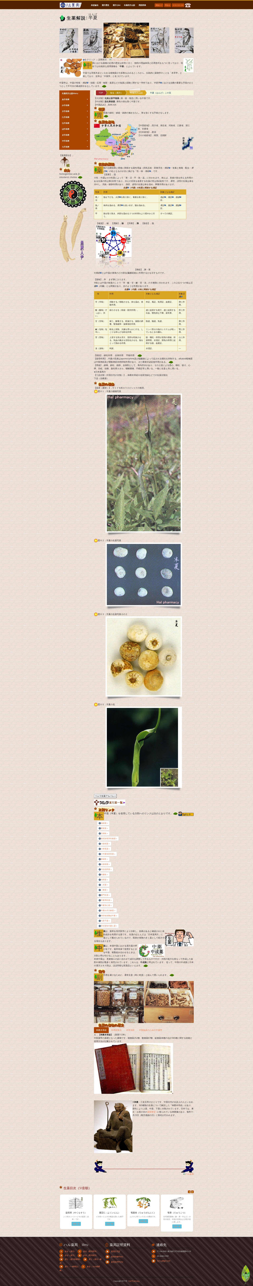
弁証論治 (94, 5)
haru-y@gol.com (163, 1258)
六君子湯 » (105, 920)
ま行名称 (65, 135)
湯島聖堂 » (152, 1111)
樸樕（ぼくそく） (138, 1212)
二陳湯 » (104, 890)
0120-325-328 (178, 5)
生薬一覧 (71, 1221)
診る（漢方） (70, 1252)
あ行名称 (65, 99)
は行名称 (65, 129)
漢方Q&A (116, 5)
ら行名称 (65, 146)
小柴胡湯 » (105, 843)
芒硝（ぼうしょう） (70, 1212)
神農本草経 (101, 1030)
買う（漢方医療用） (73, 1256)
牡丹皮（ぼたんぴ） (171, 1212)
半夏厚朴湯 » (106, 900)
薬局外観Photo (117, 1254)
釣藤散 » (104, 874)
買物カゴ (158, 5)
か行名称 (65, 105)
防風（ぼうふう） (104, 1212)
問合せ (167, 5)
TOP (101, 92)
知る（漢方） (116, 92)
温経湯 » (104, 823)
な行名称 (65, 123)
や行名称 (65, 141)
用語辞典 (142, 5)
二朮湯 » (104, 884)
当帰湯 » (104, 879)
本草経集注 (116, 1030)
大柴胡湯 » (105, 864)
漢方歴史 (105, 5)
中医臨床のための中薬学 (150, 1030)
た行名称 (65, 117)
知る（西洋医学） (90, 1248)
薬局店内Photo (117, 1259)
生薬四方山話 (129, 5)
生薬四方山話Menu (69, 93)
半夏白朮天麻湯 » (108, 910)
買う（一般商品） (72, 1264)
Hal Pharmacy (134, 1278)
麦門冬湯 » (105, 895)
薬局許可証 (115, 1248)
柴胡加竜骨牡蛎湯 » (109, 838)
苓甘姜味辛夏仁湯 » (109, 926)
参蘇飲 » (104, 859)
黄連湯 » (104, 828)
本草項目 (130, 1030)
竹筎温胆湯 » (106, 869)
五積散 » (104, 833)
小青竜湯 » (105, 848)
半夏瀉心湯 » (106, 905)
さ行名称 (65, 111)
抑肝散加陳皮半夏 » (109, 915)
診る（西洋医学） (90, 1252)
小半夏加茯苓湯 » (108, 854)
